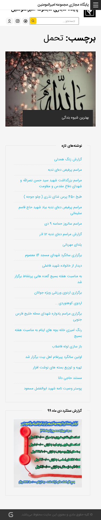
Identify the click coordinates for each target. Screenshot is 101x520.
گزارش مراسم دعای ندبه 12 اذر (60, 234)
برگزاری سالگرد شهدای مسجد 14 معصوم (53, 255)
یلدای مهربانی (72, 245)
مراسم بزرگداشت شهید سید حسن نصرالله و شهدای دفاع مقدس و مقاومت (51, 183)
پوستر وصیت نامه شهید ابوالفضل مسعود (53, 389)
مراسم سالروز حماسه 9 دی (63, 224)
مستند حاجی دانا (70, 378)
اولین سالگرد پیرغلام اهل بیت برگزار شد (53, 357)
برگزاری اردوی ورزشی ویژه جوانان (58, 293)
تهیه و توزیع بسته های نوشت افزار (57, 368)
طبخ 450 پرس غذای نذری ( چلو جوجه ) (53, 197)
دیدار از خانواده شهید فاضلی (62, 266)
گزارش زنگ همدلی (68, 159)
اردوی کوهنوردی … (68, 303)
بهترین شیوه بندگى (75, 118)
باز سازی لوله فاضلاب (67, 347)
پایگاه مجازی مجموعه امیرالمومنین (63, 5)
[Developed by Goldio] (10, 514)
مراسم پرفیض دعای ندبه (65, 170)
